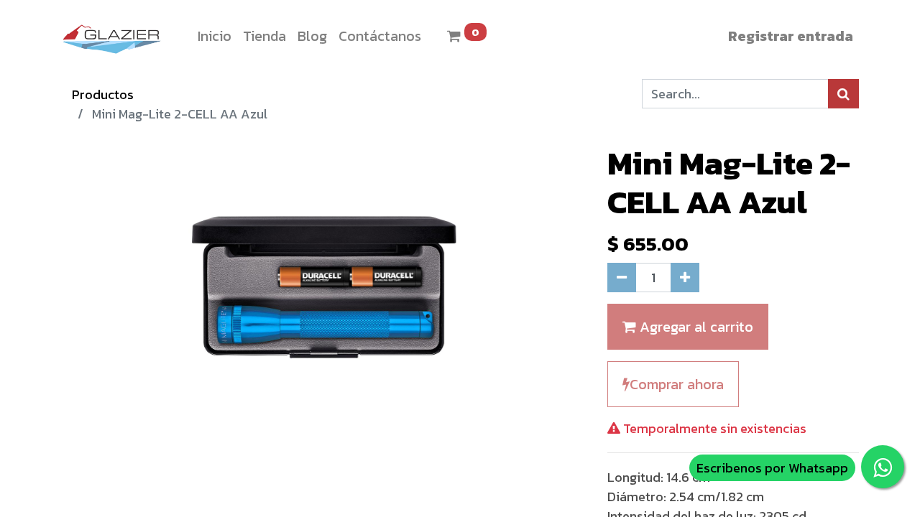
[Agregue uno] (685, 277)
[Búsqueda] (843, 93)
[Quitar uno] (621, 277)
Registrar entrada (790, 36)
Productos (103, 94)
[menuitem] (214, 35)
